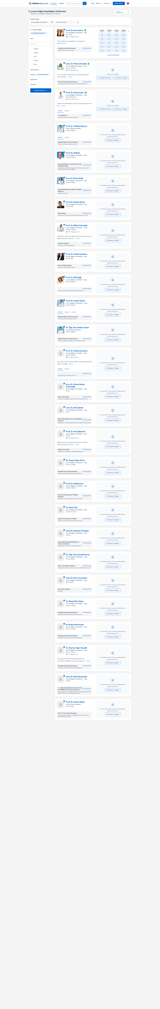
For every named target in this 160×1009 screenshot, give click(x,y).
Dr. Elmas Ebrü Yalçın (75, 601)
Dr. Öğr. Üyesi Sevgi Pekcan (78, 554)
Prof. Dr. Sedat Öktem (75, 301)
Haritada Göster (87, 48)
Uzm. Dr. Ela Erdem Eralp (76, 676)
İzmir (67, 34)
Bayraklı (71, 706)
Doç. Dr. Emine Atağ (74, 178)
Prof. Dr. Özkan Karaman (76, 351)
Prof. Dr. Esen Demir (74, 30)
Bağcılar (73, 130)
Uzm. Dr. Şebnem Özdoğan (77, 531)
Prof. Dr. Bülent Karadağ (76, 225)
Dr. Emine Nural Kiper (75, 624)
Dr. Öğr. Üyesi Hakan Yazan (77, 327)
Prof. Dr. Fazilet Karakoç (76, 254)
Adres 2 (67, 111)
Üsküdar (73, 229)
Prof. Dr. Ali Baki (73, 153)
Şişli (72, 206)
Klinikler (61, 3)
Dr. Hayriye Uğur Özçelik (76, 648)
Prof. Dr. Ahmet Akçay (75, 202)
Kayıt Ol (98, 3)
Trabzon (68, 157)
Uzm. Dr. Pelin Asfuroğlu (76, 64)
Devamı (64, 43)
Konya (68, 559)
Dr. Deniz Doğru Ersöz (75, 460)
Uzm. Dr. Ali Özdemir (74, 407)
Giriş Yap (106, 3)
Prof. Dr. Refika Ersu (74, 483)
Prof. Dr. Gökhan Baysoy (76, 126)
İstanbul (68, 97)
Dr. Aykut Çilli (71, 507)
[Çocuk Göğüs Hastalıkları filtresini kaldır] (45, 33)
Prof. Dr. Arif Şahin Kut (75, 431)
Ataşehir (73, 282)
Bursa (67, 582)
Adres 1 (60, 110)
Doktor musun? (119, 3)
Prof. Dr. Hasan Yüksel (75, 702)
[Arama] (84, 3)
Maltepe (73, 182)
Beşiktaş (73, 97)
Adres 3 (73, 312)
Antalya (68, 512)
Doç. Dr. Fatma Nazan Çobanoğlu (75, 385)
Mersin (68, 412)
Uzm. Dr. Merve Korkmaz (76, 578)
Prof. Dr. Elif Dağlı (73, 277)
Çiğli (70, 34)
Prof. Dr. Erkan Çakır (75, 92)
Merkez (73, 157)
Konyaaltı (73, 512)
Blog (93, 3)
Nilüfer (72, 582)
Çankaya (73, 68)
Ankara (68, 68)
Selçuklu (72, 559)
